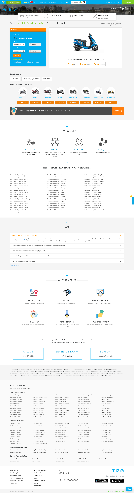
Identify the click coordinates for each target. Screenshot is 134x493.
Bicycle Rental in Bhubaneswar (18, 450)
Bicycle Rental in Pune (106, 452)
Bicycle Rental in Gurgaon (107, 450)
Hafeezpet (46, 79)
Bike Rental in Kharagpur (84, 404)
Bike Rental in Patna (38, 410)
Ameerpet (15, 79)
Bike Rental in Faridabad (61, 399)
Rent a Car (19, 388)
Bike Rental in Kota (37, 406)
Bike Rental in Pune (83, 410)
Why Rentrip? (14, 473)
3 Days (20, 62)
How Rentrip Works (15, 475)
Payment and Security (16, 478)
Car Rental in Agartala (15, 423)
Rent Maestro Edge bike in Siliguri (93, 203)
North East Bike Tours (82, 459)
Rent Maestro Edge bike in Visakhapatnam (95, 210)
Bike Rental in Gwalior (61, 401)
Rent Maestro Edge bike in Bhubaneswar (57, 177)
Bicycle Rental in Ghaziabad (85, 450)
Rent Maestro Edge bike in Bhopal (18, 177)
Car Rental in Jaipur (15, 432)
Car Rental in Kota (105, 432)
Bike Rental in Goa (105, 399)
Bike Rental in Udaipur (15, 417)
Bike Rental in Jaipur (38, 404)
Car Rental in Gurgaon (15, 430)
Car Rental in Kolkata (83, 432)
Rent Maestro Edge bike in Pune (93, 199)
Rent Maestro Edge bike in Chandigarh (94, 177)
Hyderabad (118, 11)
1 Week (31, 62)
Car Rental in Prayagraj (84, 437)
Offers (60, 2)
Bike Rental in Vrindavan (107, 417)
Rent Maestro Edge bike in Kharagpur (56, 188)
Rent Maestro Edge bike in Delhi (18, 181)
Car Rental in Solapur (83, 439)
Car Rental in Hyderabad (84, 430)
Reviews (66, 2)
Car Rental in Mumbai (60, 434)
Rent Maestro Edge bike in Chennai (19, 179)
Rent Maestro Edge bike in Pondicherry (20, 199)
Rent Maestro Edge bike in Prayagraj (56, 199)
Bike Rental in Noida (106, 408)
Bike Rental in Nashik (83, 408)
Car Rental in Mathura (38, 434)
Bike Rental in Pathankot (16, 410)
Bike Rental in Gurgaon (16, 401)
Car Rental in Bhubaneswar (40, 426)
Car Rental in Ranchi (38, 439)
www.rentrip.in (22, 239)
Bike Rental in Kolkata (15, 406)
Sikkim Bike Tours (103, 459)
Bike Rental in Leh (59, 406)
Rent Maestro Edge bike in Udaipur (93, 207)
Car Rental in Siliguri (60, 439)
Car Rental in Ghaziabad (84, 428)
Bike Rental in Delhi (37, 399)
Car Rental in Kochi (60, 432)
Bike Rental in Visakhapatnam (85, 417)
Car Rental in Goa (105, 428)
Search (18, 55)
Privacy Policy (14, 483)
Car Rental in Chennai (83, 426)
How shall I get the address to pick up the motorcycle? (30, 256)
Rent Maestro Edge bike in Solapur (19, 205)
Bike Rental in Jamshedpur (62, 404)
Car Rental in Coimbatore (107, 426)
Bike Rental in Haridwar (84, 401)
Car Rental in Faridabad (61, 428)
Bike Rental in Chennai (83, 397)
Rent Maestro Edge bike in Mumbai (19, 194)
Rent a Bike (13, 388)
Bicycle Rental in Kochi (15, 452)
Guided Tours (43, 2)
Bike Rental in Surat (60, 414)
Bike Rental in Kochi (106, 404)
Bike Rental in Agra (37, 395)
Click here (118, 25)
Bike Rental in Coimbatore (107, 397)
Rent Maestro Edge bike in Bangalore (94, 175)
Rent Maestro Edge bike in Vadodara (19, 210)
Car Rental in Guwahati (38, 430)
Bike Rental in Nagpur (60, 408)
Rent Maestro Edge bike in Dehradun (94, 179)
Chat (129, 489)
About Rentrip (14, 470)
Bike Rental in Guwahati (39, 401)
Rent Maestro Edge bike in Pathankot (56, 196)
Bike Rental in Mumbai (38, 408)
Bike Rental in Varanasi (61, 417)
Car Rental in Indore (106, 430)
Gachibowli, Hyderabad (31, 79)
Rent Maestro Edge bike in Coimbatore (57, 179)
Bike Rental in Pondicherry (62, 410)
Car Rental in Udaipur (83, 441)
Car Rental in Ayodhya (83, 423)
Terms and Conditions (16, 480)
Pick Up (15, 41)
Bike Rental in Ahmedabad (62, 395)
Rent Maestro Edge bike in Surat (93, 205)
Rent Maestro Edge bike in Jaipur (18, 188)
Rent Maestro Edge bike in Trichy (55, 207)
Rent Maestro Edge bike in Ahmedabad (57, 175)
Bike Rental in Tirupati (83, 414)
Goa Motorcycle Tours (60, 461)
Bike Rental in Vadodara (39, 417)
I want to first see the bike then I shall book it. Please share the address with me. (39, 246)
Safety (36, 478)
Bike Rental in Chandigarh (62, 397)
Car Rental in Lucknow (15, 434)
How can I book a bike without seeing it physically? (29, 251)
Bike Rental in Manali (106, 406)
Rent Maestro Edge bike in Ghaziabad (94, 181)
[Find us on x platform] (118, 471)
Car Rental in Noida (15, 437)
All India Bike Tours (37, 461)
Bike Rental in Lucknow (84, 406)
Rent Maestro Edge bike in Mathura (93, 192)
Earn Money (118, 111)
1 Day (15, 62)
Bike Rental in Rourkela (84, 412)
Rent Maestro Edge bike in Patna (93, 196)
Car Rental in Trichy (60, 441)
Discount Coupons (39, 480)
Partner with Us (38, 473)
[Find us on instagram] (122, 471)
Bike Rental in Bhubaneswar (40, 397)
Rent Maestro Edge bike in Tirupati (19, 207)
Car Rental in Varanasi (15, 443)
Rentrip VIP (27, 2)
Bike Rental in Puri (105, 410)
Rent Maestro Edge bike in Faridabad (56, 181)
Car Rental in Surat (14, 441)
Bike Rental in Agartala (16, 395)
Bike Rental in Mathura (15, 408)
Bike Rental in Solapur (15, 414)
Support (36, 483)
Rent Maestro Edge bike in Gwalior (19, 186)
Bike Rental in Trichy (106, 414)
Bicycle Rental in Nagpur (84, 452)
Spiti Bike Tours (36, 459)
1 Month (37, 62)
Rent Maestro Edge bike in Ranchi (93, 201)
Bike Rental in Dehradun (16, 399)
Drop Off (15, 48)
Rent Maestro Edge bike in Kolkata (18, 190)
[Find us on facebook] (113, 471)
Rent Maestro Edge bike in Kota (55, 190)
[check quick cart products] (118, 2)
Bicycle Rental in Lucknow (39, 452)
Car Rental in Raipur (15, 439)
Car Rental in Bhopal (15, 426)
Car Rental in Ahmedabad (62, 423)
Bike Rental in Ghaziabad (84, 399)
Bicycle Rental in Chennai (61, 450)
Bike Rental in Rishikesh (61, 412)
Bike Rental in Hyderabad (107, 401)
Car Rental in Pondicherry (61, 437)
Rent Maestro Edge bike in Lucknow (19, 192)
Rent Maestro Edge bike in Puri (18, 201)
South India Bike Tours (83, 461)
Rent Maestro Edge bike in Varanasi (56, 210)
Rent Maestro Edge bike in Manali (55, 192)
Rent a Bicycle (26, 388)
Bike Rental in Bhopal (15, 397)
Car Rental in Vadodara (107, 441)
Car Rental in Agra (37, 423)
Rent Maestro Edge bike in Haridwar (56, 186)
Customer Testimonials (41, 470)
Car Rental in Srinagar (106, 439)
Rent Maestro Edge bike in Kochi (93, 188)
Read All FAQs (14, 265)
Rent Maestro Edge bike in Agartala (19, 175)
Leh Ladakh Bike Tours (16, 459)
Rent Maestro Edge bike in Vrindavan (19, 212)
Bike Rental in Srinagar (38, 414)
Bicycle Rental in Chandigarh (40, 450)
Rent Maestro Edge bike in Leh (92, 190)
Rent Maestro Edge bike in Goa (18, 183)
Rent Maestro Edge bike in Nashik (93, 194)
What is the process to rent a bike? (24, 235)
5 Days (26, 62)
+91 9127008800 (68, 480)
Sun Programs (120, 491)
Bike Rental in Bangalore (107, 395)
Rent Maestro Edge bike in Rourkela (56, 203)
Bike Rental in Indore (15, 404)
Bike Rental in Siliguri (106, 412)
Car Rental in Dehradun (16, 428)
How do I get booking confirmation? (24, 261)
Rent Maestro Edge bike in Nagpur (56, 194)
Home (107, 11)
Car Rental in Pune (105, 437)
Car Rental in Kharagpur (39, 432)
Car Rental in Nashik (106, 434)
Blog (35, 2)
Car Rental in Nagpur (83, 434)
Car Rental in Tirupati (38, 441)
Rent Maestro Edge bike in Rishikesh (19, 203)
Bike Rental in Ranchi (38, 412)
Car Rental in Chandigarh (61, 426)
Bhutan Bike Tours (14, 461)
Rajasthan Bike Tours (60, 459)
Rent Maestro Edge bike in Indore (93, 186)
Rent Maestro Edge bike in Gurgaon (56, 183)
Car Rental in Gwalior (60, 430)
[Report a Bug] (108, 491)
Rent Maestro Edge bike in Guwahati (94, 183)
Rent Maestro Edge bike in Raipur (55, 201)
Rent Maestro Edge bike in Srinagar (56, 205)
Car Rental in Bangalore (107, 423)
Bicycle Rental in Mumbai (61, 452)
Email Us (64, 472)
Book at (15, 35)
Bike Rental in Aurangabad (85, 395)
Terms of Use (38, 475)
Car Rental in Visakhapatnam (40, 443)
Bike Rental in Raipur (15, 412)
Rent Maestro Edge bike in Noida (18, 196)
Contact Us (52, 2)
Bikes (111, 11)
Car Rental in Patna (37, 437)
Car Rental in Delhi (37, 428)
